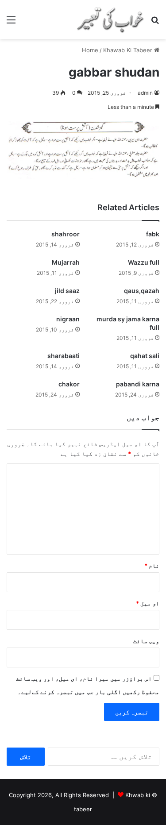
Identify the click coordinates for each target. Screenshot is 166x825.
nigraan (68, 319)
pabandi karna (137, 384)
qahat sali (144, 355)
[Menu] (11, 23)
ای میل (147, 603)
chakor (69, 384)
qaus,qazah (141, 290)
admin (145, 92)
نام (151, 565)
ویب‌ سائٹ (146, 640)
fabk (152, 234)
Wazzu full (143, 262)
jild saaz (67, 290)
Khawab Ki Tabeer (127, 50)
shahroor (65, 234)
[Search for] (155, 23)
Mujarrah (66, 262)
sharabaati (63, 355)
